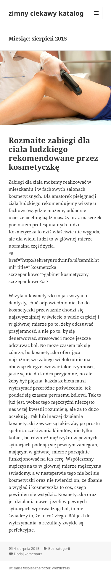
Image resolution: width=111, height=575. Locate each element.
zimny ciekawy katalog (46, 13)
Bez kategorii (59, 548)
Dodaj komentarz (28, 553)
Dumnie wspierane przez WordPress (39, 568)
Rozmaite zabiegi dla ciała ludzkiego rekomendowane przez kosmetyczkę (53, 153)
